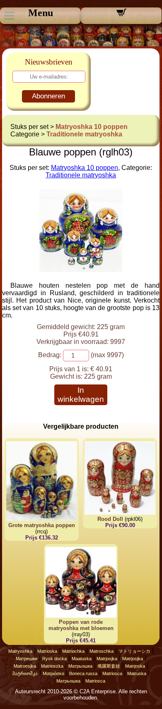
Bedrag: (49, 354)
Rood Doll (110, 519)
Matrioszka (52, 666)
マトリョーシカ (134, 651)
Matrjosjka (107, 658)
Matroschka (101, 651)
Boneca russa (83, 673)
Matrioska (47, 651)
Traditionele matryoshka (84, 134)
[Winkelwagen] (121, 15)
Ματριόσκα (53, 673)
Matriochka (73, 651)
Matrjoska (135, 666)
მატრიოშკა (25, 673)
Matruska (136, 673)
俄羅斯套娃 (108, 666)
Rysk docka (54, 658)
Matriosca (112, 673)
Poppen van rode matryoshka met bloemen (81, 625)
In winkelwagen (81, 394)
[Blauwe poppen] (80, 269)
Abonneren (48, 96)
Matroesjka (25, 666)
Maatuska (82, 658)
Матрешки (26, 658)
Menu (40, 12)
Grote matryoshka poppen (41, 525)
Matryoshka (20, 651)
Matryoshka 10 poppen (92, 126)
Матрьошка (80, 666)
